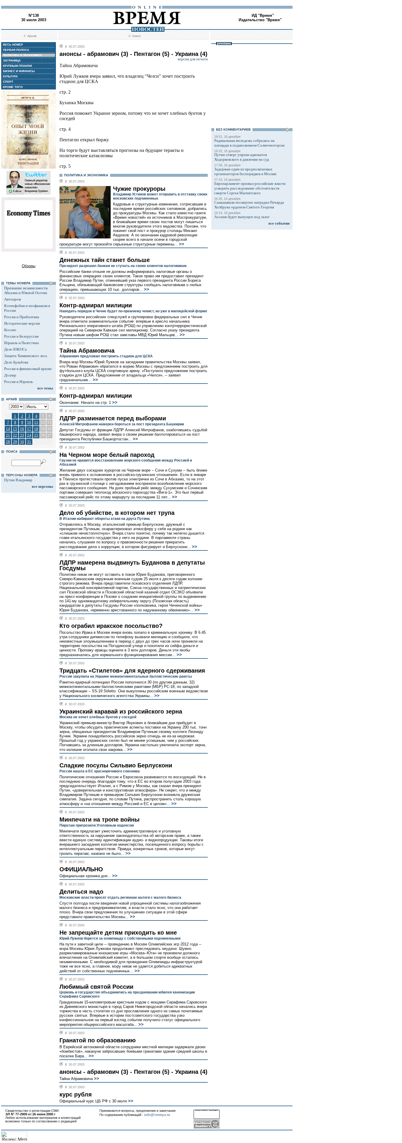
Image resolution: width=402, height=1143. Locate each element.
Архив (31, 36)
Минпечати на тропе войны (99, 819)
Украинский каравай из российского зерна (120, 711)
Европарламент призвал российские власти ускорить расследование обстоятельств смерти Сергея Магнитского (249, 188)
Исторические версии (22, 323)
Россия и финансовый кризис (28, 368)
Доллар (10, 375)
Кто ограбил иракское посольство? (110, 626)
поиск (136, 36)
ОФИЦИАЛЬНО (81, 869)
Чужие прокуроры (139, 188)
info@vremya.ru (157, 1114)
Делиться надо (81, 891)
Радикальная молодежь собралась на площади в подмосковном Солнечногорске (249, 142)
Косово (10, 330)
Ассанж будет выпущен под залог (242, 217)
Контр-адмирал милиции (95, 305)
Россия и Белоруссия (21, 336)
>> (181, 244)
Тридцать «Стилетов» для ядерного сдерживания (132, 670)
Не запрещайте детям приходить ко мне (118, 932)
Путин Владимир (18, 480)
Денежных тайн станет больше (104, 260)
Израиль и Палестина (21, 343)
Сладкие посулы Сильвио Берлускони (115, 765)
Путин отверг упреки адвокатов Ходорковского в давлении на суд (241, 157)
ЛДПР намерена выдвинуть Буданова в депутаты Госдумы (132, 565)
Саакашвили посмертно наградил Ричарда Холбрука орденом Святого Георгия (249, 204)
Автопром (12, 299)
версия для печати (193, 59)
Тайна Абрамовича (86, 350)
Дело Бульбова (16, 362)
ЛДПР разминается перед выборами (112, 418)
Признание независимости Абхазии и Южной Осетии (26, 290)
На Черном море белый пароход (107, 455)
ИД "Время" (263, 15)
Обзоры (28, 266)
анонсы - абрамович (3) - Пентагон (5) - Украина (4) (133, 1072)
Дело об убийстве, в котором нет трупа (117, 513)
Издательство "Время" (260, 20)
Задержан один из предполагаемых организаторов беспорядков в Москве (245, 171)
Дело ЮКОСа (15, 349)
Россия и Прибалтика (21, 317)
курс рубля (75, 1094)
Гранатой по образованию (97, 1040)
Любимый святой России (96, 986)
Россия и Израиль (18, 381)
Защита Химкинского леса (25, 356)
